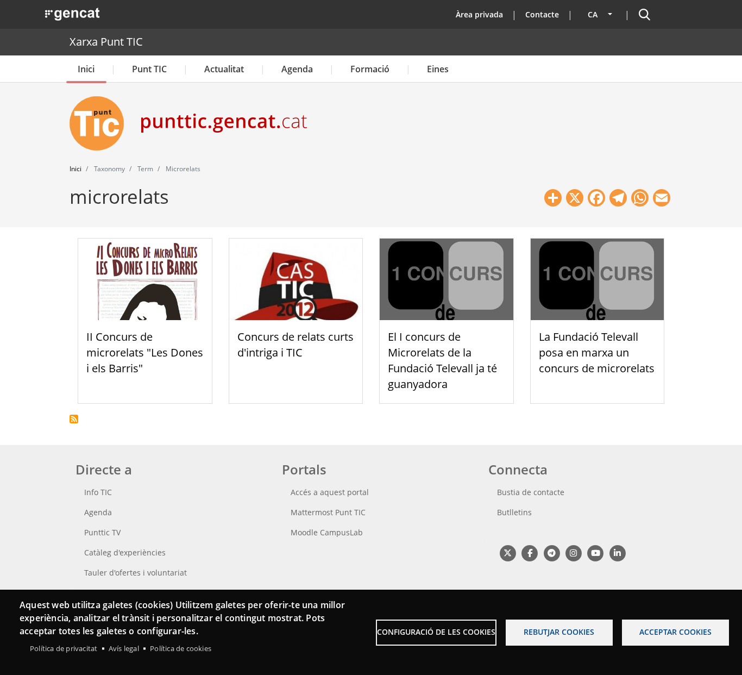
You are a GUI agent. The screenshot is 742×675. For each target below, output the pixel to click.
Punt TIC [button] (149, 69)
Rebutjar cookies (559, 632)
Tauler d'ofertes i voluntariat (135, 572)
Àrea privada (479, 14)
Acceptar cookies (675, 632)
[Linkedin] (617, 552)
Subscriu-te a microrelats (74, 419)
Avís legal (124, 648)
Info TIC (98, 492)
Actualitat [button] (224, 69)
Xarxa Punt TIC (106, 41)
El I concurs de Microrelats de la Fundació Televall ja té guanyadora (442, 360)
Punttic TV (102, 532)
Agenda (297, 69)
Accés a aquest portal (330, 492)
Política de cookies (180, 648)
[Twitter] (508, 552)
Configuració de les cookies (436, 632)
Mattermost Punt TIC (328, 512)
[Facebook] (529, 552)
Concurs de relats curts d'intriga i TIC (295, 344)
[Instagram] (573, 552)
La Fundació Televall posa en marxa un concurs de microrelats (597, 352)
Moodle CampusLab (327, 532)
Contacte (542, 14)
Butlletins (514, 512)
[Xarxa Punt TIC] (101, 123)
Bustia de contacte (530, 492)
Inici (86, 69)
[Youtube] (596, 552)
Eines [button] (438, 69)
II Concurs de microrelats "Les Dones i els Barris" (144, 352)
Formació (369, 69)
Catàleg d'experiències (125, 552)
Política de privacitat (63, 648)
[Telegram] (552, 552)
